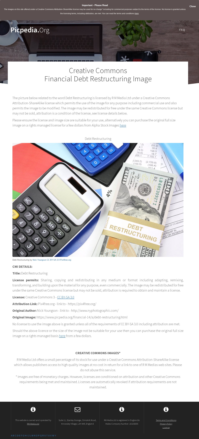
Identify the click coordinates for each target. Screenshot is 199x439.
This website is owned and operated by (33, 422)
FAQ (182, 30)
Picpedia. (29, 30)
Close (193, 6)
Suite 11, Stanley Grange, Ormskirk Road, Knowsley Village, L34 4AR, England (77, 422)
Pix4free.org (65, 260)
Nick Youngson (39, 260)
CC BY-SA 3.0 (53, 260)
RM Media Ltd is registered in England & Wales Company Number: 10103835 (122, 422)
